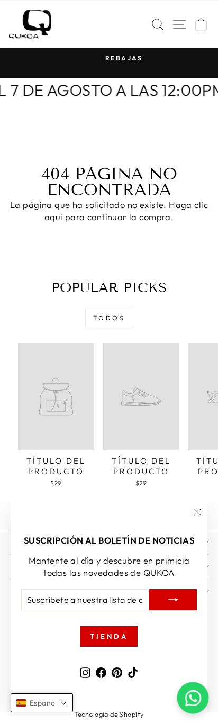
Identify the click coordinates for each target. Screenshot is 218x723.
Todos (109, 318)
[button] (41, 703)
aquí (53, 216)
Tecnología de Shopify (109, 714)
